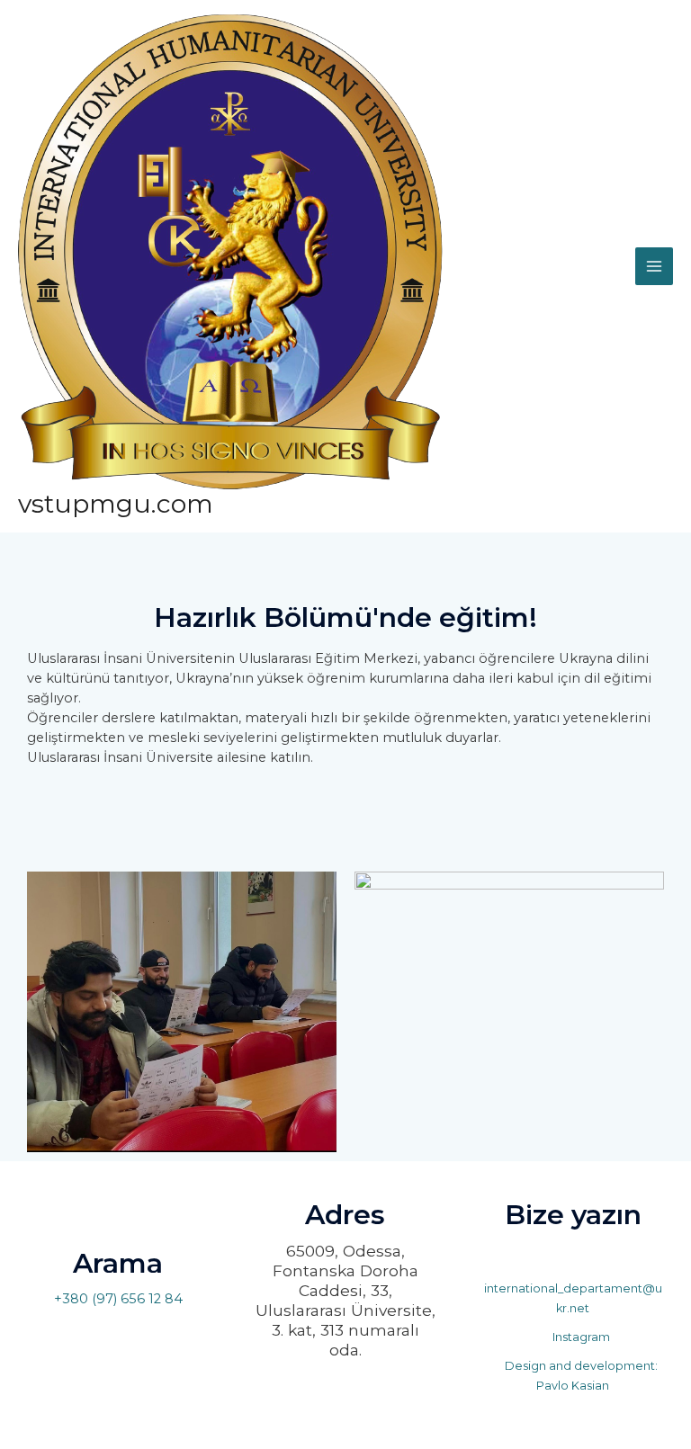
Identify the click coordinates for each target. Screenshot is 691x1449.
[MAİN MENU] (654, 266)
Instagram (580, 1337)
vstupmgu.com (115, 503)
